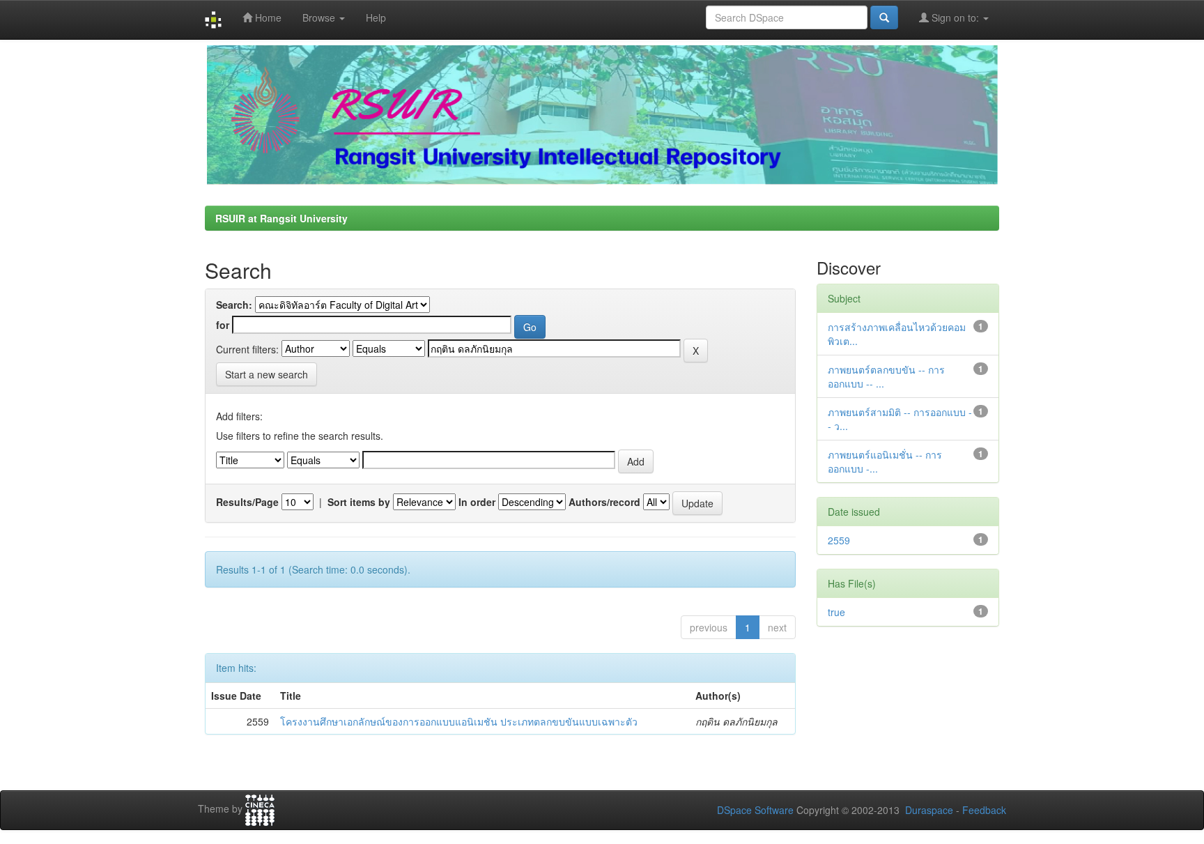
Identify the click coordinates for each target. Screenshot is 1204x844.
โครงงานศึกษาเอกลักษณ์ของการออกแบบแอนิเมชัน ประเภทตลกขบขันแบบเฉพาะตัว (459, 721)
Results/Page (247, 502)
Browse (320, 17)
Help (376, 17)
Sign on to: (955, 17)
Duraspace (929, 810)
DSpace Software (755, 810)
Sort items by (358, 502)
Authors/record (604, 502)
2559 (839, 540)
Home (266, 17)
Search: (234, 305)
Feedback (984, 810)
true (836, 612)
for (222, 325)
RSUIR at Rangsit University (281, 218)
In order (476, 502)
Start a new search (266, 374)
